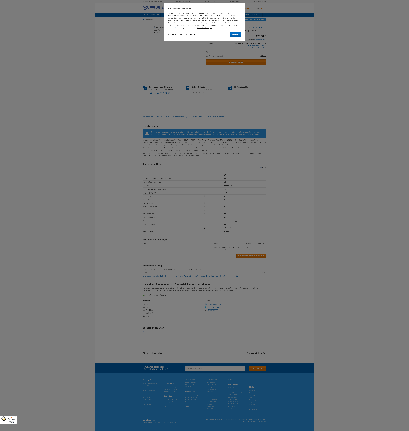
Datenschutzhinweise (188, 34)
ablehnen (175, 28)
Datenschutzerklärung (199, 25)
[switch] (11, 422)
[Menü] (15, 417)
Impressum (172, 34)
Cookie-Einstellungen (204, 28)
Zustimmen (235, 34)
